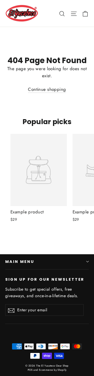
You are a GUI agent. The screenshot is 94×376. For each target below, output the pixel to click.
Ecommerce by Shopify (53, 370)
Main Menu (19, 261)
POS (30, 370)
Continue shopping (47, 89)
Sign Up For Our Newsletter (44, 279)
